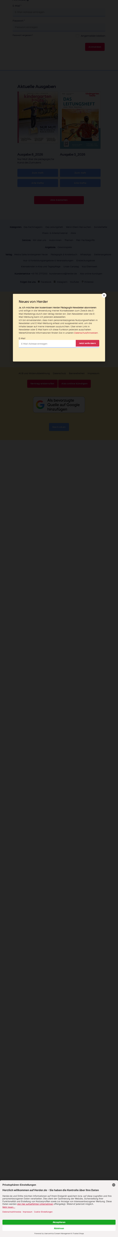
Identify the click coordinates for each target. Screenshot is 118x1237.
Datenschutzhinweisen (86, 333)
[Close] (104, 295)
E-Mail (22, 338)
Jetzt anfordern (87, 343)
